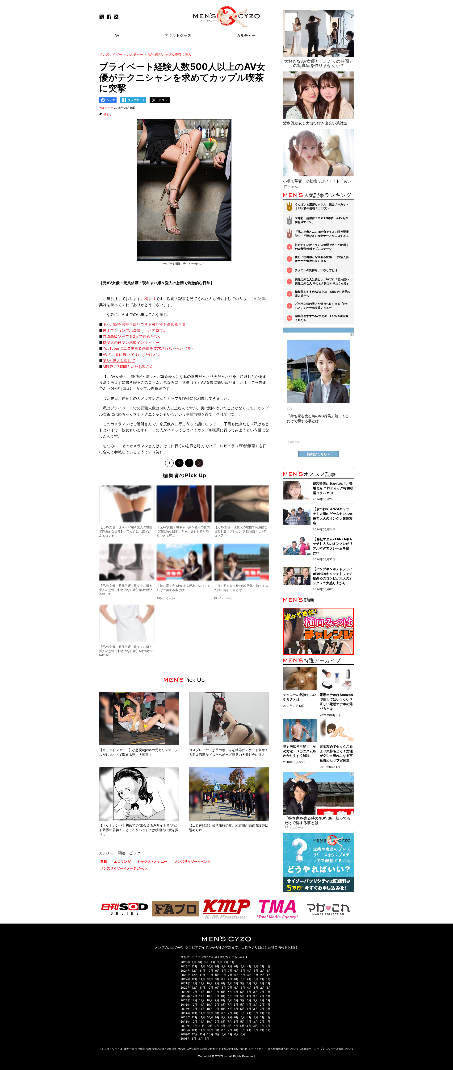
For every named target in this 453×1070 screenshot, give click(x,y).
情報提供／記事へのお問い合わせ (166, 1048)
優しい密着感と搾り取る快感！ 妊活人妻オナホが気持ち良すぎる (322, 259)
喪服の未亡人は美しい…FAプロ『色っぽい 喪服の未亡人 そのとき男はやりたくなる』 (322, 281)
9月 (217, 966)
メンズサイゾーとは (110, 1048)
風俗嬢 (132, 282)
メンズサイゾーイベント (192, 861)
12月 (194, 966)
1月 (232, 962)
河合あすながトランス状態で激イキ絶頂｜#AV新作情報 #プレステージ (322, 246)
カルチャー (106, 107)
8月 (223, 966)
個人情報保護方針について (283, 1048)
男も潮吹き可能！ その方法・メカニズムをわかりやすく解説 (299, 751)
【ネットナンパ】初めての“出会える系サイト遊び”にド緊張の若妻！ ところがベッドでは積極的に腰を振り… (138, 830)
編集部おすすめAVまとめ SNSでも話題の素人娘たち (322, 293)
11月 (202, 966)
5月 (206, 962)
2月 (226, 962)
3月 (219, 962)
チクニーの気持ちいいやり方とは (316, 270)
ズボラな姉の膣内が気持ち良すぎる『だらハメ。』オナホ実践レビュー (322, 305)
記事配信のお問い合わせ (233, 1048)
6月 (200, 962)
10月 (210, 966)
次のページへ (199, 463)
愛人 (168, 282)
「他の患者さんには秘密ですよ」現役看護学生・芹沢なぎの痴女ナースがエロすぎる (322, 233)
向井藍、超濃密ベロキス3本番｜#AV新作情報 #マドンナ (321, 220)
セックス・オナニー (152, 861)
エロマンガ (122, 861)
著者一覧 (129, 1048)
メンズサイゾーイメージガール (123, 868)
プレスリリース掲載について (337, 1048)
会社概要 (140, 1048)
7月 (194, 962)
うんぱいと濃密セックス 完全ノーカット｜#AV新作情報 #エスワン (322, 206)
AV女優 (113, 282)
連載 (103, 861)
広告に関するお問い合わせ (202, 1048)
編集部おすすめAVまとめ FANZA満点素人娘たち (321, 318)
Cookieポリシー (309, 1048)
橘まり (107, 114)
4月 (213, 962)
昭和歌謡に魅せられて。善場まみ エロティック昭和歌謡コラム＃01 (333, 488)
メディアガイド (257, 1048)
